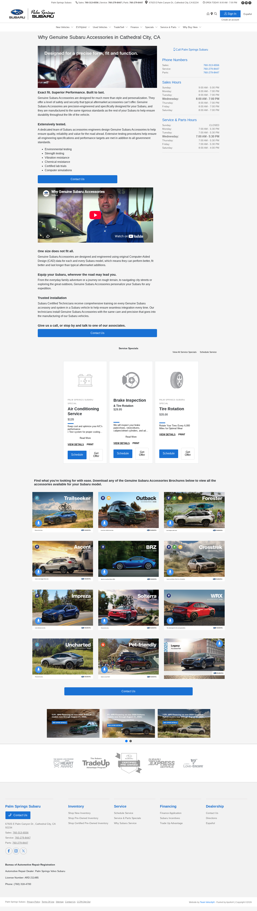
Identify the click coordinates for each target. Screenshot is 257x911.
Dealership (215, 806)
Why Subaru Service (125, 823)
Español (210, 823)
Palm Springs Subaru (15, 902)
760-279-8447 (115, 2)
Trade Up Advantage (171, 823)
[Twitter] (249, 2)
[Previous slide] (126, 741)
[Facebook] (242, 2)
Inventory (76, 806)
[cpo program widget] (128, 763)
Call (191, 49)
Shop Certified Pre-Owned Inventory (88, 823)
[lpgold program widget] (63, 763)
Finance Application (170, 813)
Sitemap (60, 902)
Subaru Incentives (170, 818)
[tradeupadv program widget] (96, 763)
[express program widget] (161, 763)
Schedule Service (208, 352)
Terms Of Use (48, 902)
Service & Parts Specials (127, 818)
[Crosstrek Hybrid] (184, 723)
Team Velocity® (207, 902)
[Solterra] (128, 723)
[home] (209, 14)
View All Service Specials (185, 352)
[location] (146, 3)
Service (120, 806)
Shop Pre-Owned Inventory (83, 818)
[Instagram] (246, 2)
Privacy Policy (33, 902)
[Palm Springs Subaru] (35, 13)
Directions (211, 818)
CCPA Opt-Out (83, 902)
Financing (168, 806)
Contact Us (20, 815)
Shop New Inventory (79, 813)
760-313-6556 (91, 2)
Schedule (77, 454)
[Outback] (73, 723)
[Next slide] (130, 741)
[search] (215, 14)
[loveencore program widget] (193, 763)
